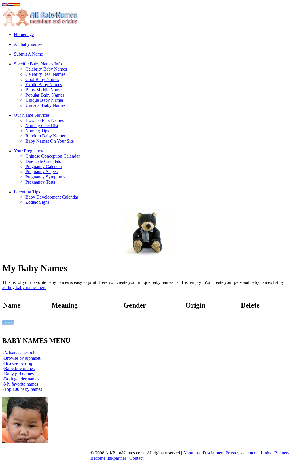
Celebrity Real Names (45, 74)
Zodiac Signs (37, 202)
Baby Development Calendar (51, 197)
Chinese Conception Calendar (52, 156)
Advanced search (19, 352)
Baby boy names (19, 368)
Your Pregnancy (28, 150)
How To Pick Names (44, 120)
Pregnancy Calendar (43, 166)
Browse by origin (20, 363)
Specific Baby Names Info (38, 63)
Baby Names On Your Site (49, 141)
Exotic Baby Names (43, 84)
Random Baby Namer (45, 135)
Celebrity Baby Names (46, 69)
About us (191, 452)
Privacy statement (242, 452)
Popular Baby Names (44, 95)
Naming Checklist (41, 125)
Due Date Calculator (44, 161)
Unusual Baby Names (45, 105)
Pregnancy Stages (41, 171)
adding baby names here (24, 287)
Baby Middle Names (44, 89)
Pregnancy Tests (40, 182)
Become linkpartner (108, 458)
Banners (281, 452)
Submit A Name (28, 54)
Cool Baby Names (42, 79)
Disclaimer (212, 452)
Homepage (24, 34)
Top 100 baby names (23, 389)
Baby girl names (19, 373)
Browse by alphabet (22, 358)
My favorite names (21, 384)
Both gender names (21, 378)
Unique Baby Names (44, 100)
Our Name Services (32, 115)
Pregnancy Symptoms (45, 176)
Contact (136, 458)
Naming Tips (37, 130)
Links (266, 452)
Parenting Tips (27, 191)
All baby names (28, 44)
